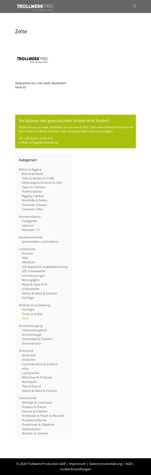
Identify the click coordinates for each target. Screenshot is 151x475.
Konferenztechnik (30, 237)
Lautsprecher (31, 373)
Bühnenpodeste (32, 174)
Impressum (77, 464)
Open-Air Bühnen (34, 187)
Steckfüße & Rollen (34, 200)
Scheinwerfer (31, 289)
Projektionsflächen (34, 420)
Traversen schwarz (34, 205)
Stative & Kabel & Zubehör (39, 293)
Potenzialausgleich (34, 330)
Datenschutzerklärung (105, 464)
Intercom (28, 225)
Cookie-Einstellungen (75, 469)
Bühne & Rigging (30, 169)
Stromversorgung (30, 326)
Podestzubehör (32, 191)
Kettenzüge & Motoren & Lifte (42, 182)
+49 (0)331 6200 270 (38, 138)
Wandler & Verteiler (35, 433)
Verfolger (28, 298)
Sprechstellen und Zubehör (40, 241)
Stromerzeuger (32, 335)
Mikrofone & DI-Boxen (37, 377)
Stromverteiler (31, 343)
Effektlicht (28, 262)
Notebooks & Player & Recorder (43, 416)
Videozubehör (31, 429)
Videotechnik (27, 398)
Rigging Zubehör (33, 196)
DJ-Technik (29, 355)
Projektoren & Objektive (38, 424)
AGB (129, 464)
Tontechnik (26, 351)
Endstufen (28, 360)
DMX (25, 258)
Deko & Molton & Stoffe (38, 178)
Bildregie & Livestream (37, 402)
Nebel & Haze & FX (34, 284)
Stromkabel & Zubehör (37, 339)
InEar (25, 368)
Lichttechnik (27, 249)
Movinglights (30, 280)
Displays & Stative (34, 407)
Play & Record (31, 386)
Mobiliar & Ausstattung (34, 305)
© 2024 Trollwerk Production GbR (41, 464)
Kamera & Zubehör (35, 411)
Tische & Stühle (32, 314)
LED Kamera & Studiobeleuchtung (44, 267)
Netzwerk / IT (31, 230)
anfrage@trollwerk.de (43, 142)
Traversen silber (32, 209)
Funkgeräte (29, 221)
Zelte (25, 318)
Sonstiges (28, 309)
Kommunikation (30, 217)
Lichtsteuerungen (33, 276)
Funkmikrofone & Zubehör (40, 364)
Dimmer (27, 253)
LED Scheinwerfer (34, 271)
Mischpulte (29, 382)
